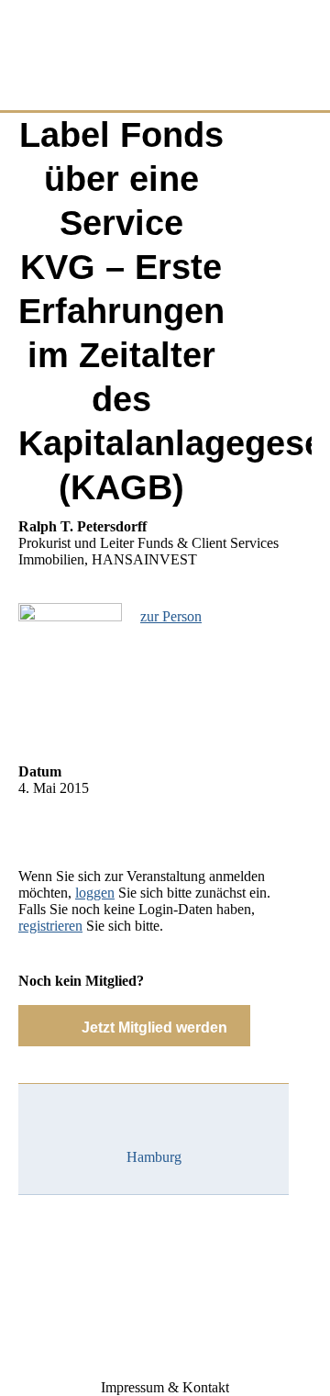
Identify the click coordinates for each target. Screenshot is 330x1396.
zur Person (171, 616)
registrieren (50, 925)
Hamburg (154, 1157)
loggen (95, 892)
